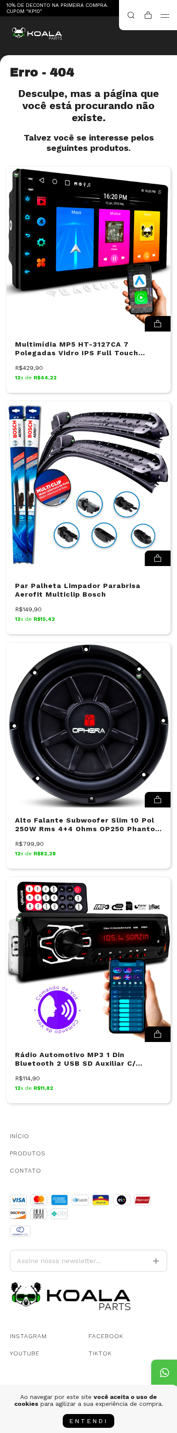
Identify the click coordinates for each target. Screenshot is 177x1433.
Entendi (88, 1420)
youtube (25, 1353)
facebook (105, 1336)
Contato (25, 1170)
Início (19, 1136)
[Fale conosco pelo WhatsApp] (164, 1373)
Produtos (28, 1153)
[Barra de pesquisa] (131, 15)
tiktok (100, 1353)
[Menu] (165, 16)
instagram (28, 1336)
